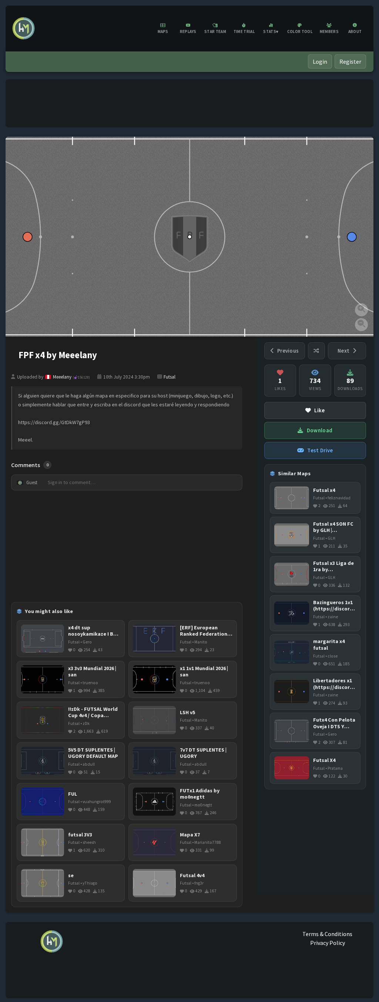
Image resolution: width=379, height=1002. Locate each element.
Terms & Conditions (327, 934)
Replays (188, 31)
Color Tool (299, 31)
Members (329, 31)
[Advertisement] (189, 103)
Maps (163, 31)
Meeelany (71, 377)
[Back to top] (362, 988)
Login (320, 61)
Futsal (169, 377)
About (355, 31)
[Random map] (316, 350)
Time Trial (244, 31)
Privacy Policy (327, 942)
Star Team (215, 31)
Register (350, 61)
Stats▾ (270, 31)
